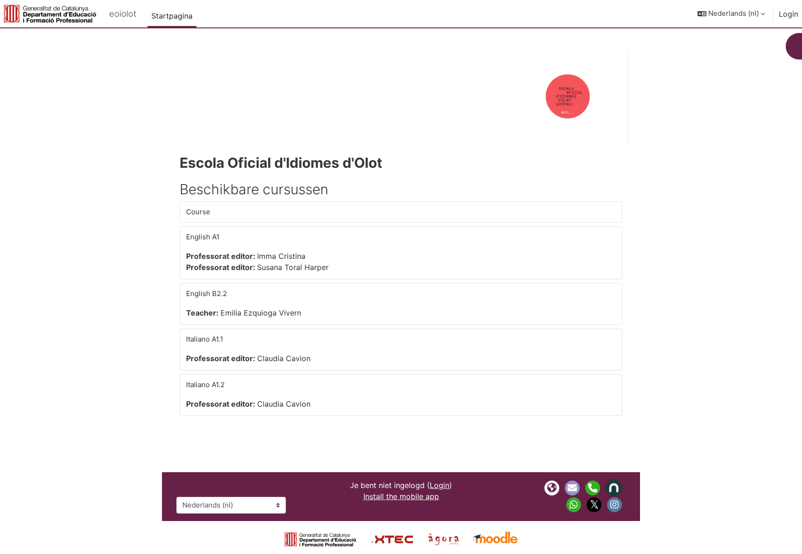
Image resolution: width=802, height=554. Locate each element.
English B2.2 (206, 293)
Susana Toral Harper (293, 267)
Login (788, 14)
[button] (731, 14)
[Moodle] (495, 538)
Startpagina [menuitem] (172, 15)
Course (198, 211)
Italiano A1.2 (205, 384)
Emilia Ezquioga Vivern (260, 312)
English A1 (203, 236)
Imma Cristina (281, 256)
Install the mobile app (401, 496)
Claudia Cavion (283, 358)
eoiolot (122, 13)
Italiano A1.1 (204, 339)
